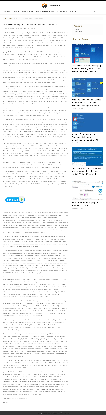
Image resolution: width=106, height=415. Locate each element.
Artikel (10, 18)
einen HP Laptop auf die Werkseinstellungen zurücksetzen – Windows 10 (85, 137)
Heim (5, 18)
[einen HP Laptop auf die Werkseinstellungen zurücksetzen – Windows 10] (87, 122)
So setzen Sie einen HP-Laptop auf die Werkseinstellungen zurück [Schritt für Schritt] (87, 171)
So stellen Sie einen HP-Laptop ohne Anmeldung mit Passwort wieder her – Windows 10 (86, 68)
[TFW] (53, 5)
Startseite (7, 11)
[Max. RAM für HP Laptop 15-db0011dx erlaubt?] (87, 191)
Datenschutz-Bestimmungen (45, 11)
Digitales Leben (27, 11)
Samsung (16, 11)
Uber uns (73, 11)
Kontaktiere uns (62, 11)
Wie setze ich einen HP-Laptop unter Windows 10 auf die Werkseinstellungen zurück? (86, 103)
